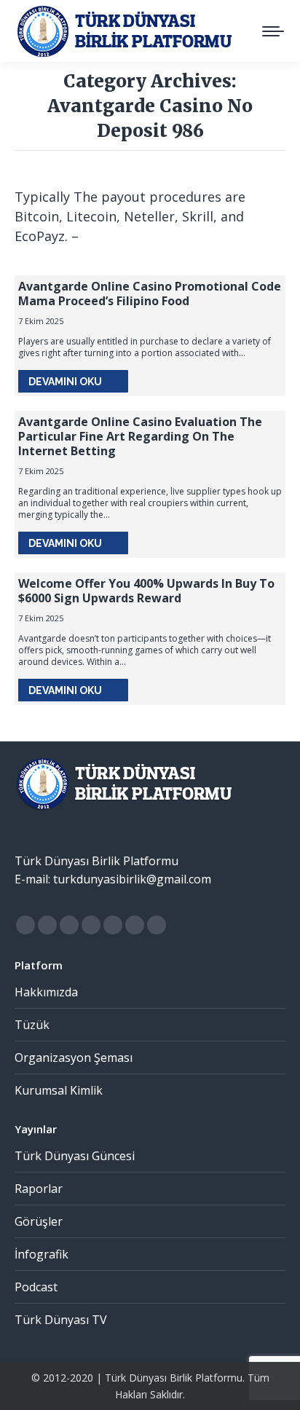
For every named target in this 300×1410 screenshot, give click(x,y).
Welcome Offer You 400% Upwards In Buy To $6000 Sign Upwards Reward (146, 590)
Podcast (36, 1287)
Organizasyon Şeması (74, 1057)
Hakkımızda (46, 992)
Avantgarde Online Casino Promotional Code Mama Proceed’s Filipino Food (149, 293)
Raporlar (39, 1189)
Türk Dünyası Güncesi (75, 1156)
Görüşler (39, 1221)
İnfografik (41, 1254)
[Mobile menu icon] (273, 31)
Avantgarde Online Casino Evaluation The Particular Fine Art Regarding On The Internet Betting (140, 436)
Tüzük (32, 1025)
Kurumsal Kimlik (59, 1090)
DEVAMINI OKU (65, 381)
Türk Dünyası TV (61, 1320)
